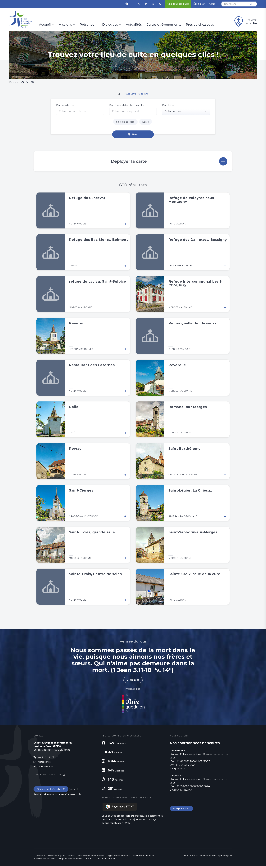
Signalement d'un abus (49, 789)
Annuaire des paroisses (45, 858)
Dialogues (110, 24)
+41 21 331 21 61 (46, 757)
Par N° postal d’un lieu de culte (126, 105)
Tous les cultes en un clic (48, 774)
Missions (65, 24)
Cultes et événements (163, 24)
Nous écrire (44, 762)
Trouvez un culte (251, 22)
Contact (89, 858)
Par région (168, 105)
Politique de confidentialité (91, 855)
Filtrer (135, 134)
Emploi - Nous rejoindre (70, 858)
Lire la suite (133, 679)
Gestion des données (106, 858)
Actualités (134, 24)
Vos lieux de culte (178, 3)
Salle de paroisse (125, 122)
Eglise (145, 122)
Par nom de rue (65, 105)
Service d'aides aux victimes (49, 794)
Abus (212, 3)
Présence (87, 24)
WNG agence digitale (222, 855)
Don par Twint (181, 808)
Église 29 (199, 3)
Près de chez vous (200, 24)
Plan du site (39, 855)
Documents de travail (143, 855)
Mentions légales (56, 855)
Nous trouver (45, 766)
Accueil (45, 24)
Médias (71, 855)
